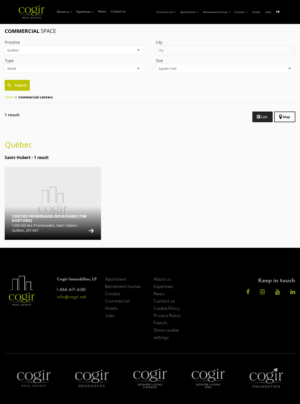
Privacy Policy (167, 316)
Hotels (256, 12)
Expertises (163, 287)
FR (278, 12)
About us (162, 279)
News (102, 11)
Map (286, 116)
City (159, 42)
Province (12, 42)
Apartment (116, 279)
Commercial (117, 301)
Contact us (118, 11)
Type (9, 60)
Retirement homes (123, 287)
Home (9, 97)
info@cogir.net (71, 297)
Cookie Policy (167, 309)
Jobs (268, 12)
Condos (112, 294)
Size (159, 60)
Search (20, 85)
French (160, 323)
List (264, 116)
